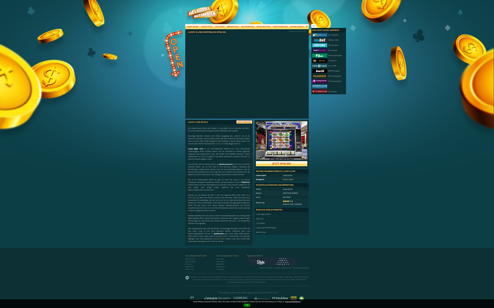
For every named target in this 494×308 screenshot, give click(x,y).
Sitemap (306, 268)
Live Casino (220, 27)
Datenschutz (286, 268)
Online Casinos (297, 27)
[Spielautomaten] (203, 15)
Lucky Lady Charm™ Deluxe (266, 228)
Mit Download (247, 27)
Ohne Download (280, 27)
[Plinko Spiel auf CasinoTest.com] (279, 261)
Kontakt (277, 268)
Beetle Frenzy (261, 232)
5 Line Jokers (260, 223)
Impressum (297, 268)
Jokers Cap (189, 269)
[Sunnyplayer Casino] (327, 86)
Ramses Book (190, 261)
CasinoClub (220, 261)
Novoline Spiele (264, 27)
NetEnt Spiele (288, 179)
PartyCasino (220, 266)
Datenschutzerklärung (293, 302)
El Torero (188, 264)
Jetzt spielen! (281, 163)
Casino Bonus (192, 27)
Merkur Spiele (233, 27)
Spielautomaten (219, 239)
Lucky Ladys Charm (263, 214)
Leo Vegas (220, 269)
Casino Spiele (207, 27)
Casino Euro (219, 143)
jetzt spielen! (244, 122)
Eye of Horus (190, 259)
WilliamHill (220, 264)
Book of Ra (189, 266)
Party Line (259, 219)
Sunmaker (220, 259)
